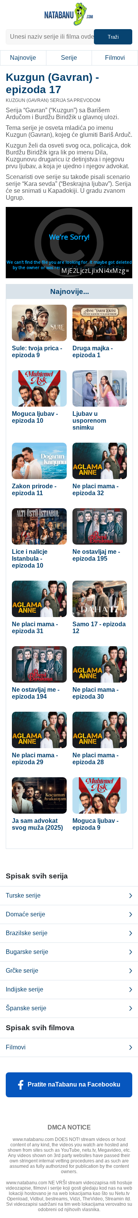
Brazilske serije (27, 933)
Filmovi (115, 57)
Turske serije (23, 895)
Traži (113, 37)
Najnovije (23, 57)
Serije (69, 57)
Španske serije (26, 1008)
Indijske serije (24, 989)
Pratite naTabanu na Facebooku (74, 1084)
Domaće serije (25, 914)
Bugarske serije (27, 952)
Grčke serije (22, 970)
